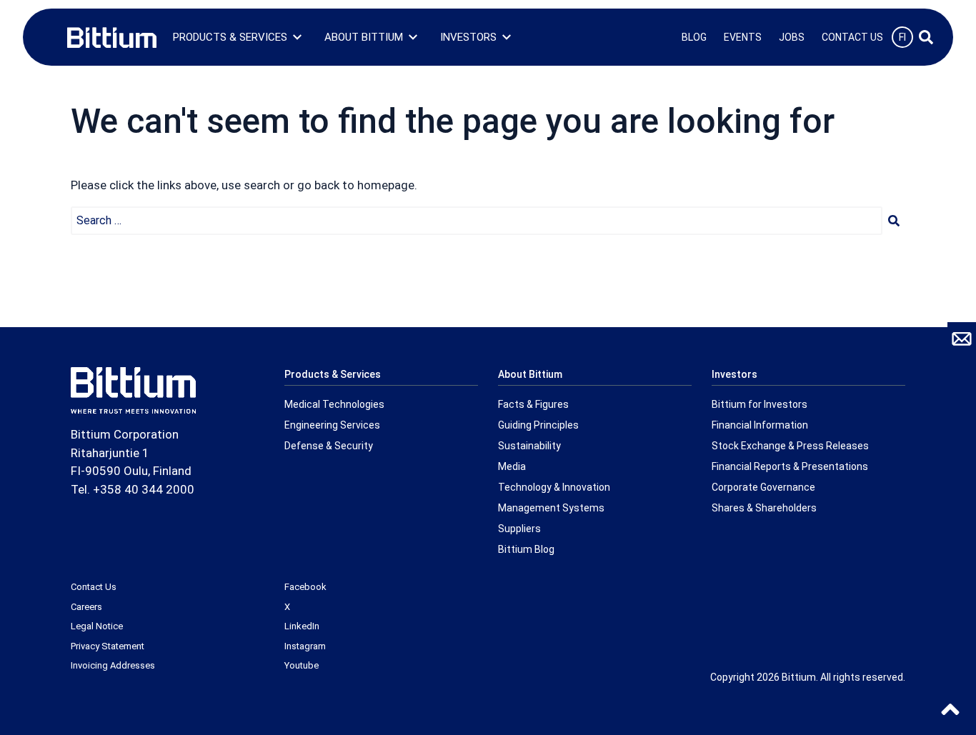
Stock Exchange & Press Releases (790, 445)
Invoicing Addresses (113, 665)
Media (512, 466)
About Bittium (363, 37)
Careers (86, 606)
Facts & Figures (533, 404)
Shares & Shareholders (764, 508)
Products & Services (230, 37)
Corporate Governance (763, 487)
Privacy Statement (107, 646)
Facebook (305, 586)
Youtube (301, 665)
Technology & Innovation (554, 487)
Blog (694, 37)
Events (743, 37)
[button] (893, 220)
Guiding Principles (538, 425)
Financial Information (760, 425)
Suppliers (519, 528)
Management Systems (551, 508)
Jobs (792, 37)
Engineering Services (332, 425)
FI (902, 37)
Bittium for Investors (759, 404)
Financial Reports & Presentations (790, 466)
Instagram (305, 646)
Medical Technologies (334, 404)
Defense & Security (328, 445)
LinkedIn (301, 626)
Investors (468, 37)
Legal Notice (97, 626)
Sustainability (529, 445)
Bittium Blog (526, 549)
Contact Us (852, 37)
